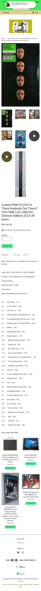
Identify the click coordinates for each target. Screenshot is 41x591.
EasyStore (20, 581)
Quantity (4, 235)
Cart (36, 12)
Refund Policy (28, 584)
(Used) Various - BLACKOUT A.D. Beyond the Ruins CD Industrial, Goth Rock (20, 4)
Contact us (20, 542)
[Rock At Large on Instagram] (23, 553)
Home (3, 38)
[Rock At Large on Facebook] (18, 553)
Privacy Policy (18, 584)
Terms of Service (7, 584)
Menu (7, 12)
